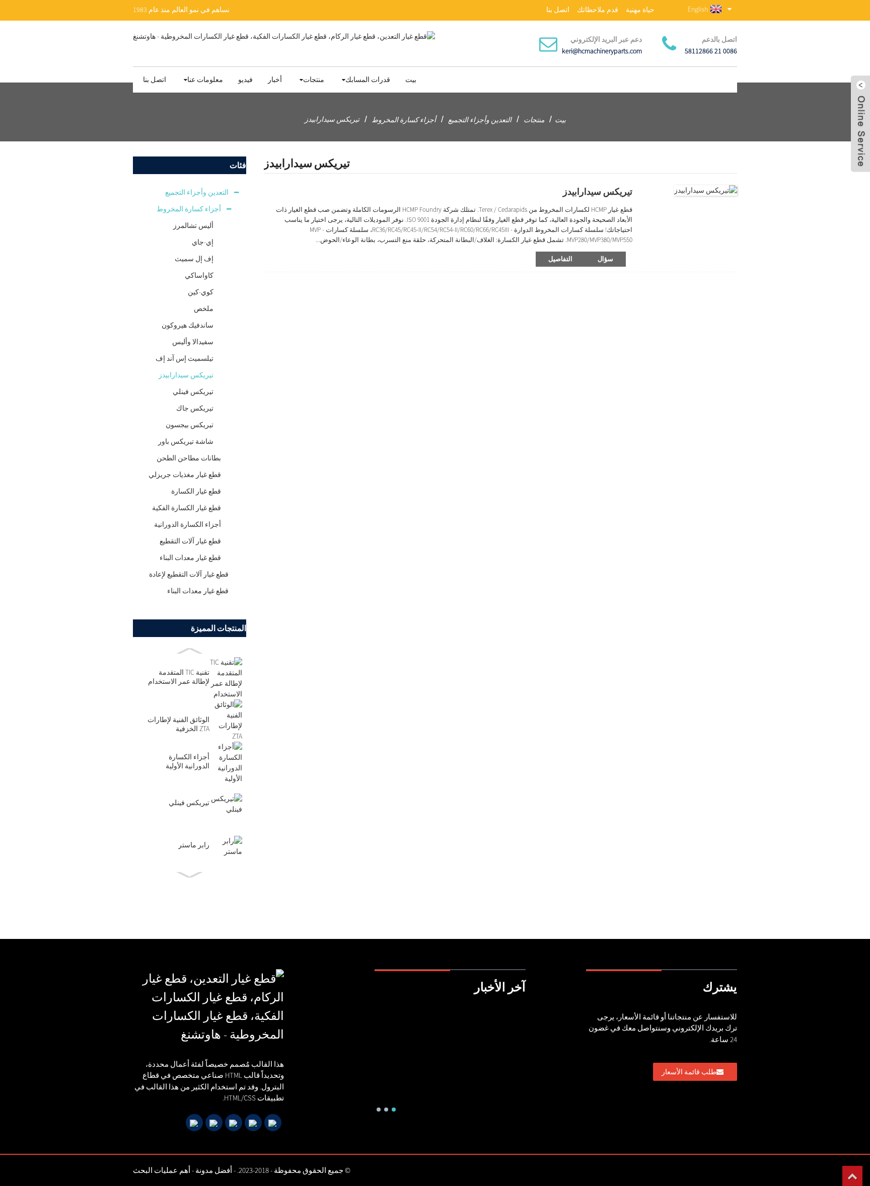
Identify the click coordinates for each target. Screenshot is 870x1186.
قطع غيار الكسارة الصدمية (196, 493)
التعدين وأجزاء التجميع (480, 119)
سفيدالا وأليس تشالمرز (192, 343)
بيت (410, 79)
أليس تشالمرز (193, 225)
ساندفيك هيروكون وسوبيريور (187, 327)
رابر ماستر (193, 844)
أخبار (275, 79)
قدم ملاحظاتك (597, 9)
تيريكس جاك (194, 408)
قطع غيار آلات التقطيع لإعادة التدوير (190, 542)
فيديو (245, 79)
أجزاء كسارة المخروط (404, 119)
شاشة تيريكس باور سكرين (185, 443)
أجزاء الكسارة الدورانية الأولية (187, 526)
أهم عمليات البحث (161, 1170)
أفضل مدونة (213, 1170)
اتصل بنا (557, 9)
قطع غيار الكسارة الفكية (186, 507)
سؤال (605, 259)
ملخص (203, 308)
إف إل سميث (194, 258)
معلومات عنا (205, 79)
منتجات (313, 79)
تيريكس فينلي (193, 391)
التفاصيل (560, 259)
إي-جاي (202, 242)
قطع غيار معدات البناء (190, 557)
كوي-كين (200, 291)
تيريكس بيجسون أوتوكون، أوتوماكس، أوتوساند (189, 426)
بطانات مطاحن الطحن (189, 457)
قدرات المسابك (367, 79)
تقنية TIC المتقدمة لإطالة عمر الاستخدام (178, 677)
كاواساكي (199, 275)
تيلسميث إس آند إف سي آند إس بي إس (184, 360)
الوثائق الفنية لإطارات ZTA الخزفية (178, 724)
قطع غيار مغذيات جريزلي (185, 474)
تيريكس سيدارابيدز (332, 119)
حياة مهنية (640, 9)
